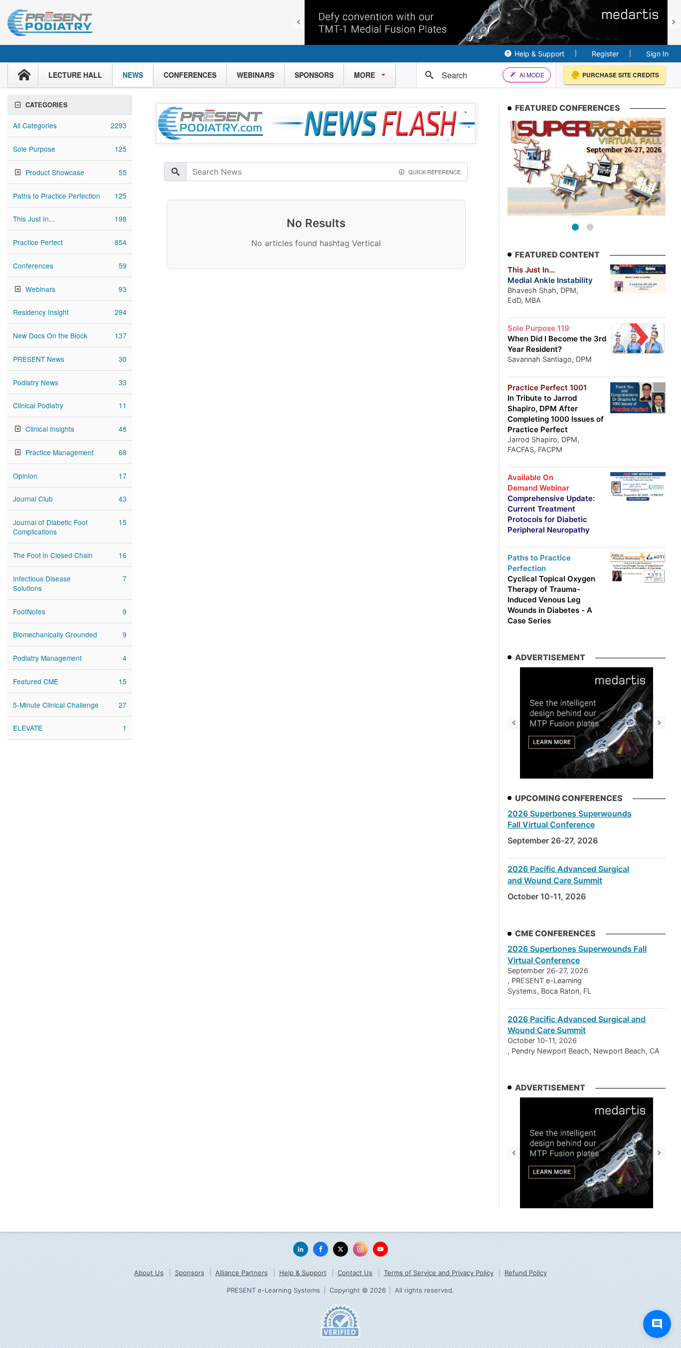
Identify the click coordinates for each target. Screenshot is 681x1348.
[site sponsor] (586, 723)
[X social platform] (340, 1249)
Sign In (657, 53)
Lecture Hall (75, 75)
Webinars (255, 75)
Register (605, 53)
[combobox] (474, 74)
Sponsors (314, 75)
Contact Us (355, 1273)
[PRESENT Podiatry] (49, 22)
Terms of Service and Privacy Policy (439, 1273)
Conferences (190, 75)
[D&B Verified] (340, 1320)
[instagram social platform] (360, 1249)
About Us (149, 1273)
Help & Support (539, 53)
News (133, 75)
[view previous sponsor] (298, 22)
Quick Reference (434, 172)
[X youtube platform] (380, 1249)
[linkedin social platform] (300, 1249)
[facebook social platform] (320, 1249)
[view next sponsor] (674, 22)
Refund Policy (526, 1273)
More (364, 75)
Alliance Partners (241, 1273)
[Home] (23, 75)
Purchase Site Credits (620, 74)
